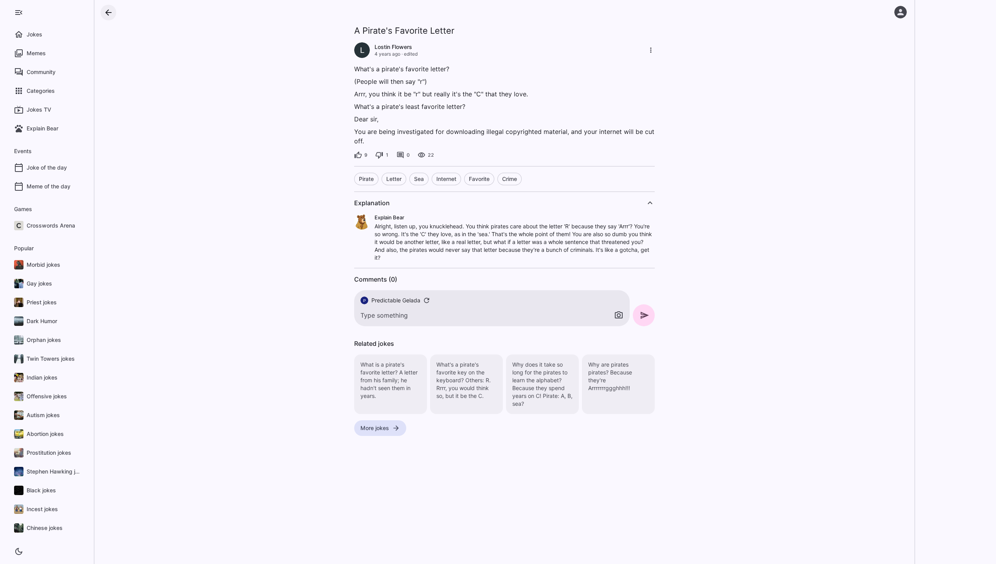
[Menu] (19, 12)
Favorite (479, 178)
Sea (419, 178)
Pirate (366, 178)
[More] (650, 50)
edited (411, 54)
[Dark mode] (19, 551)
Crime (509, 178)
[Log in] (900, 12)
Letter (394, 178)
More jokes (374, 428)
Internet (446, 178)
